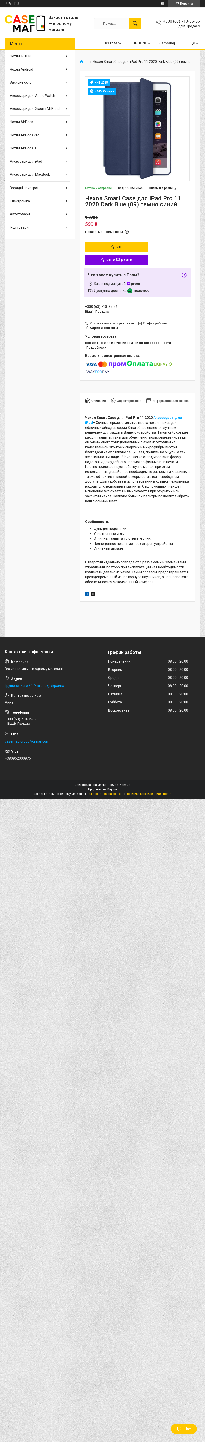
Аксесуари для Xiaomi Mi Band (35, 109)
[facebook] (87, 595)
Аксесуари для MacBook (30, 174)
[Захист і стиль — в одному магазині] (25, 23)
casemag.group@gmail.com (27, 741)
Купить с (108, 260)
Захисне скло (21, 82)
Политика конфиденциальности (149, 794)
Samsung (167, 43)
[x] (93, 595)
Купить (116, 247)
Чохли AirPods (21, 122)
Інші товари (19, 227)
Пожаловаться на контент (105, 794)
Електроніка (20, 201)
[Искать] (135, 23)
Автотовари (20, 214)
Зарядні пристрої (24, 188)
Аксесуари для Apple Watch (32, 96)
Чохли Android (21, 69)
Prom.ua (124, 785)
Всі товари (113, 43)
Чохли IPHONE (21, 56)
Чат (187, 1429)
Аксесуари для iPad (26, 161)
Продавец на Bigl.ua (102, 789)
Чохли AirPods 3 (23, 148)
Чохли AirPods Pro (25, 135)
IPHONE (140, 43)
